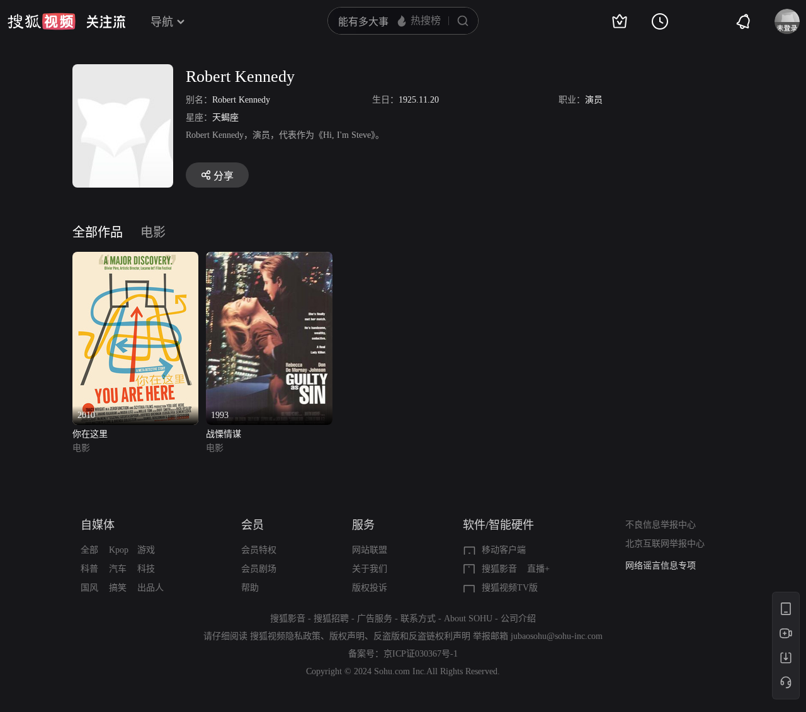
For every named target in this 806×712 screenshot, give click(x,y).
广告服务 (374, 618)
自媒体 (98, 525)
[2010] (135, 259)
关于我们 (369, 569)
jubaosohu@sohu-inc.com (557, 636)
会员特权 (258, 550)
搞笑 (118, 587)
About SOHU (468, 618)
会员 (252, 525)
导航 (161, 22)
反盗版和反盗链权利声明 (421, 636)
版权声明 (347, 636)
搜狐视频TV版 (510, 587)
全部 (89, 550)
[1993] (269, 259)
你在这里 (90, 434)
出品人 (150, 587)
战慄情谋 (223, 434)
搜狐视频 (41, 21)
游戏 (146, 550)
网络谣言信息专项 (660, 565)
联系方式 (418, 618)
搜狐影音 (499, 569)
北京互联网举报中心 (665, 543)
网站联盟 (369, 550)
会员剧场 (258, 569)
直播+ (538, 569)
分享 (223, 176)
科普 (89, 569)
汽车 (118, 569)
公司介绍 (518, 618)
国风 (89, 587)
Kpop (118, 550)
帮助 (250, 587)
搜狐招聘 (331, 618)
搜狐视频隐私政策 (285, 636)
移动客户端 (504, 550)
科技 (146, 569)
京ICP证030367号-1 (420, 653)
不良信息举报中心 (660, 524)
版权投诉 (369, 587)
